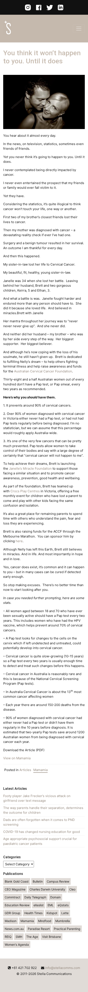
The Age (32, 936)
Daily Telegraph (35, 897)
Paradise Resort (39, 929)
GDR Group (12, 913)
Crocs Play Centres (25, 491)
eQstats (63, 905)
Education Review (17, 905)
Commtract (12, 897)
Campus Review (58, 881)
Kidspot (52, 913)
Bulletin (38, 881)
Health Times (33, 913)
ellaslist (39, 905)
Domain (55, 897)
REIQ (8, 936)
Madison (10, 921)
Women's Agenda (17, 944)
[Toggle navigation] (79, 28)
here (19, 541)
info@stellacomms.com (62, 968)
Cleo (72, 889)
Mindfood (44, 921)
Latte (65, 913)
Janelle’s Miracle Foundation (30, 468)
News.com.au (14, 929)
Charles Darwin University (47, 889)
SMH (19, 936)
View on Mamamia (17, 758)
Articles (25, 770)
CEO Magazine (15, 889)
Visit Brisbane (51, 936)
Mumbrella (62, 921)
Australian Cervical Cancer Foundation (43, 371)
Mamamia (40, 770)
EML (51, 905)
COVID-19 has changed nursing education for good (41, 832)
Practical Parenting (67, 929)
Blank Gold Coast (17, 881)
